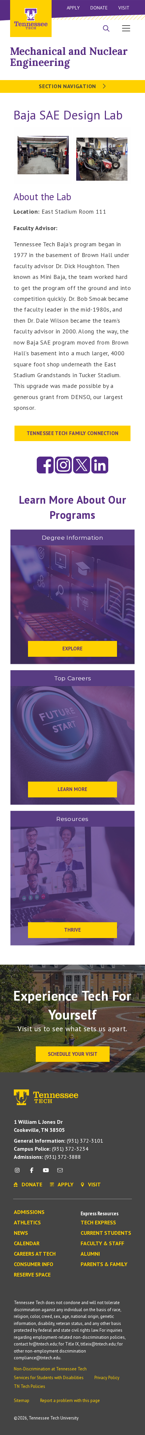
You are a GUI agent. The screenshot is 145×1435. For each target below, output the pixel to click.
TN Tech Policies (29, 1386)
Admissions (29, 1212)
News (21, 1233)
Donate (99, 8)
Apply (73, 8)
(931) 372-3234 (51, 1148)
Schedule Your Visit (72, 1054)
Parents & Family (104, 1264)
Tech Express (98, 1223)
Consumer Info (33, 1264)
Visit (123, 8)
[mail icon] (60, 1173)
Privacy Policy (106, 1377)
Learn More (72, 789)
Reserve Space (32, 1275)
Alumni (90, 1254)
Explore (72, 648)
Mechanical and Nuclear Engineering (69, 57)
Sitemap (21, 1400)
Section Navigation (68, 86)
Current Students (106, 1233)
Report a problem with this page (70, 1400)
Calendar (26, 1244)
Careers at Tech (35, 1254)
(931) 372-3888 (47, 1156)
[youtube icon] (46, 1173)
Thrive (72, 930)
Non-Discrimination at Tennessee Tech (50, 1369)
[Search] (106, 29)
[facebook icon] (31, 1173)
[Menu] (126, 28)
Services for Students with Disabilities (49, 1377)
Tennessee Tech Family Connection (73, 433)
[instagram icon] (19, 1173)
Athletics (27, 1223)
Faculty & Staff (102, 1244)
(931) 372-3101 (58, 1140)
